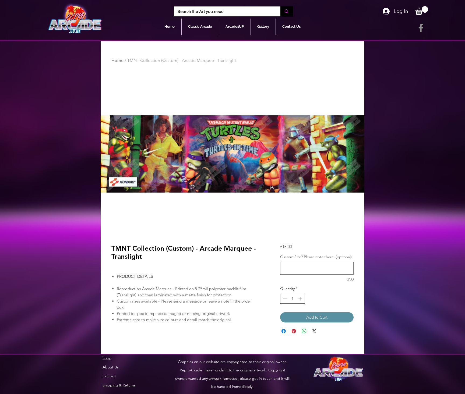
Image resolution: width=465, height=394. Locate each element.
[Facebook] (421, 28)
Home (117, 60)
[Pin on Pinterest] (294, 331)
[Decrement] (284, 298)
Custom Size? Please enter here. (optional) (316, 256)
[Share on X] (314, 331)
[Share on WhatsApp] (304, 331)
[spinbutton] (292, 298)
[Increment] (300, 298)
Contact (109, 376)
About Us (111, 367)
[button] (421, 10)
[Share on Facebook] (283, 331)
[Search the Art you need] (286, 11)
